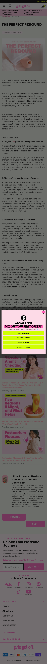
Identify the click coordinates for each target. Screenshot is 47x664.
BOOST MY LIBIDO (23, 342)
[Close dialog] (43, 311)
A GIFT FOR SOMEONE (23, 347)
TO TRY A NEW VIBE (23, 333)
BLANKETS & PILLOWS (23, 337)
